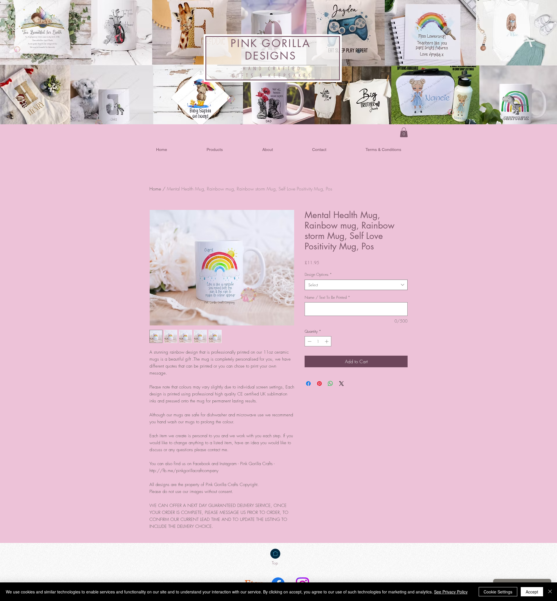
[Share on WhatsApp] (330, 383)
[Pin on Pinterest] (319, 383)
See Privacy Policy (451, 592)
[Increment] (327, 341)
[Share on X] (341, 383)
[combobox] (356, 285)
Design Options (318, 274)
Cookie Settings (498, 592)
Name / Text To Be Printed (327, 297)
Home (155, 189)
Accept (532, 592)
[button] (404, 132)
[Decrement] (308, 341)
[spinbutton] (318, 341)
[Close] (550, 591)
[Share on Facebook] (308, 383)
